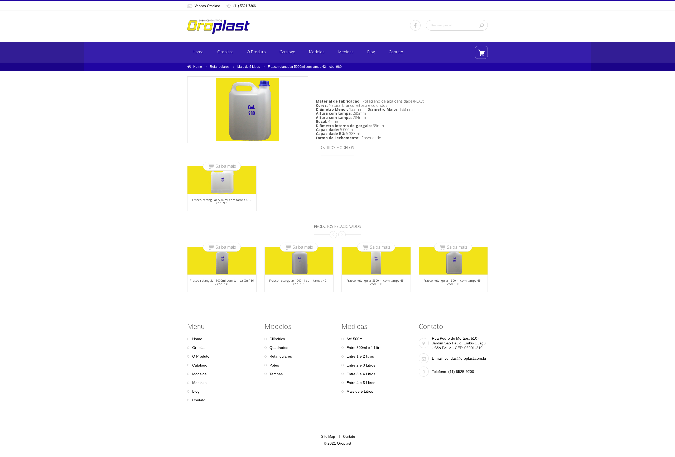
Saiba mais (226, 166)
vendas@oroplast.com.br (465, 358)
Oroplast (225, 52)
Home (198, 52)
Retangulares (219, 67)
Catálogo (287, 52)
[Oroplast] (218, 26)
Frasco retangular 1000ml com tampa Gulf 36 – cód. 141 (222, 282)
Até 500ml (354, 339)
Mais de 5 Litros (248, 67)
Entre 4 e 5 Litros (360, 383)
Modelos (317, 52)
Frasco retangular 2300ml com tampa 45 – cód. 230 (376, 282)
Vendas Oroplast (207, 6)
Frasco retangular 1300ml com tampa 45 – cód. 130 (453, 282)
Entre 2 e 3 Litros (360, 365)
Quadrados (278, 347)
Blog (371, 52)
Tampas (276, 374)
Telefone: (439, 371)
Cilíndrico (277, 339)
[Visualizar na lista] (481, 52)
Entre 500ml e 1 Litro (364, 347)
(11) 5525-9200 (460, 371)
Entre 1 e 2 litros (360, 356)
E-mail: (437, 358)
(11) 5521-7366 (244, 6)
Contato (396, 52)
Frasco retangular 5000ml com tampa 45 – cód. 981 (222, 201)
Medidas (346, 52)
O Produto (256, 52)
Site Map (328, 437)
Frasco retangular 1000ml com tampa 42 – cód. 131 (299, 282)
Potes (274, 365)
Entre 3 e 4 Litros (360, 374)
